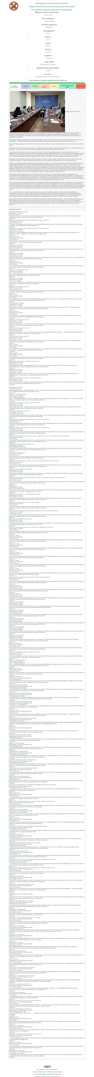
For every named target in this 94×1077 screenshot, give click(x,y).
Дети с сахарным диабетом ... (16, 272)
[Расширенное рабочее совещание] (18, 211)
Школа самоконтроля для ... (16, 380)
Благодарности (49, 27)
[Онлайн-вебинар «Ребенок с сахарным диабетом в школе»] (25, 494)
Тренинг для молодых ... (15, 887)
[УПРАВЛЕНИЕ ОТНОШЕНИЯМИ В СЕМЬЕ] (21, 701)
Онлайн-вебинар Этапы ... (16, 513)
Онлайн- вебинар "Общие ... (16, 596)
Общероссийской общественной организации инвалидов (51, 6)
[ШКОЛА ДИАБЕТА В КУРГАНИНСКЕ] (19, 776)
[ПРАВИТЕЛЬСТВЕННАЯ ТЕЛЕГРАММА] (20, 734)
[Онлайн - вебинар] (14, 535)
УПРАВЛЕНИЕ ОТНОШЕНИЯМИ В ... (18, 704)
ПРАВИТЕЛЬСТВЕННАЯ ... (16, 737)
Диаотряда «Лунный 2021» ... (16, 521)
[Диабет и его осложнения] (16, 934)
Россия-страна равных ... (15, 986)
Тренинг (11, 895)
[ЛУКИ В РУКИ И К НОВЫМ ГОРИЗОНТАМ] (20, 469)
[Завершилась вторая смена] (17, 925)
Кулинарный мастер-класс (16, 256)
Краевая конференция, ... (15, 222)
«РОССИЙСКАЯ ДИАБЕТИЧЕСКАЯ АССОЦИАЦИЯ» (51, 9)
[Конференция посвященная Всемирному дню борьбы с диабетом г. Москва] (29, 228)
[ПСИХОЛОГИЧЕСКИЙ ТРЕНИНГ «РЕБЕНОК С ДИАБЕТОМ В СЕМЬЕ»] (28, 826)
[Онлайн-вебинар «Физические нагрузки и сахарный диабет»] (25, 502)
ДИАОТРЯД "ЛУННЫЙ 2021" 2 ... (17, 488)
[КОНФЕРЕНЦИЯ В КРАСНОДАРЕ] (18, 685)
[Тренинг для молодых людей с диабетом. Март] (21, 884)
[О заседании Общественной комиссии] (19, 411)
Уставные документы (49, 21)
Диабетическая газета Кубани (48, 64)
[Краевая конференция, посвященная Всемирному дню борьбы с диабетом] (29, 220)
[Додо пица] (12, 726)
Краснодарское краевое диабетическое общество (48, 76)
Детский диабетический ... (15, 953)
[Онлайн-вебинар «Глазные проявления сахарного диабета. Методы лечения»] (29, 427)
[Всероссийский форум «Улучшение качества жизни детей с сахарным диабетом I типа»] (32, 801)
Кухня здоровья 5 (13, 239)
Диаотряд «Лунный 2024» (15, 247)
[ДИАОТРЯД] (13, 485)
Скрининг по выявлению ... (16, 1036)
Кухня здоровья (13, 264)
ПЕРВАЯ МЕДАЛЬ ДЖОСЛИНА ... (18, 903)
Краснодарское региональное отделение (51, 3)
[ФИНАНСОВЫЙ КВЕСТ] (15, 676)
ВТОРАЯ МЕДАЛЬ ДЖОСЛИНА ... (18, 762)
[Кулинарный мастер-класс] (16, 253)
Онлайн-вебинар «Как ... (15, 463)
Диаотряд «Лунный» (14, 671)
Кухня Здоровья (13, 314)
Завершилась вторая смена (16, 928)
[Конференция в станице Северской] (19, 336)
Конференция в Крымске (15, 372)
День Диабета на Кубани (15, 945)
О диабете (48, 52)
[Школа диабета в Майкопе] (16, 1025)
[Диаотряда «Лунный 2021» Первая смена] (20, 519)
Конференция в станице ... (16, 339)
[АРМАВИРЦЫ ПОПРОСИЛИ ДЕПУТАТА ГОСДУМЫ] (23, 718)
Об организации (48, 14)
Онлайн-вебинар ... (14, 438)
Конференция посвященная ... (17, 231)
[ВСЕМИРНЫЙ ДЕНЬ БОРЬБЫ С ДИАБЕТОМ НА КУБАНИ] (24, 842)
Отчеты (48, 39)
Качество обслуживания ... (16, 654)
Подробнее (12, 218)
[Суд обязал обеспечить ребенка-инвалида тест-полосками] (24, 917)
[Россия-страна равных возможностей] (19, 984)
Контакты (48, 70)
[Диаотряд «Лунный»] (15, 668)
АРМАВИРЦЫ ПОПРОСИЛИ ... (17, 721)
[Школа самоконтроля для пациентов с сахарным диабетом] (24, 377)
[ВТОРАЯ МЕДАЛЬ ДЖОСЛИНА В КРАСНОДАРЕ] (22, 759)
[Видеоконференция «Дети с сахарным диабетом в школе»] (24, 361)
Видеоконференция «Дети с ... (17, 364)
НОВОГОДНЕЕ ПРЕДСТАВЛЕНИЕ (18, 754)
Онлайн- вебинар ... (14, 546)
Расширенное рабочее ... (15, 214)
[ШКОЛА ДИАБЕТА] (14, 793)
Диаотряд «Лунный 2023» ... (16, 322)
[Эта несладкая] (13, 959)
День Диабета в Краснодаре (16, 1053)
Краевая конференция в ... (16, 289)
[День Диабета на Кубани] (16, 942)
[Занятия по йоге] (14, 709)
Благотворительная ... (14, 455)
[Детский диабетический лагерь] (17, 950)
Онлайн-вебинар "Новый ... (16, 588)
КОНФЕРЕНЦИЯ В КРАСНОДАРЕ (18, 687)
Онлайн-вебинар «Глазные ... (16, 430)
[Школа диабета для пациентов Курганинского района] (23, 768)
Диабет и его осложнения (15, 937)
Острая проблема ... (14, 1003)
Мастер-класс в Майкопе (15, 281)
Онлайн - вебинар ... (14, 530)
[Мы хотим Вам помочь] (15, 643)
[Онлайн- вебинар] (14, 543)
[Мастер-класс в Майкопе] (16, 278)
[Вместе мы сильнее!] (15, 1042)
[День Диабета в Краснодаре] (17, 1050)
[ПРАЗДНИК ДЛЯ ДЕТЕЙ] (16, 834)
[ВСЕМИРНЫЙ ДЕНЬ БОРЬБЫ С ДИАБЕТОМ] (21, 444)
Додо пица (12, 729)
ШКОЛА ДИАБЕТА (14, 795)
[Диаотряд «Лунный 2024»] (16, 244)
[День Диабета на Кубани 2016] (17, 909)
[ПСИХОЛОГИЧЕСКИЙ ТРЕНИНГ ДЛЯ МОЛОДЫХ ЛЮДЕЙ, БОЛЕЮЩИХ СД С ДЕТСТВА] (32, 784)
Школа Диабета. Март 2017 (16, 878)
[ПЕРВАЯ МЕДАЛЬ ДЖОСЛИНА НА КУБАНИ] (21, 901)
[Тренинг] (11, 892)
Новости (48, 33)
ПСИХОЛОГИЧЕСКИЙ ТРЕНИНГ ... (18, 787)
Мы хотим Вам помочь (15, 646)
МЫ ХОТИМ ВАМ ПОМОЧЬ (16, 604)
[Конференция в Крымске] (16, 369)
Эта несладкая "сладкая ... (16, 961)
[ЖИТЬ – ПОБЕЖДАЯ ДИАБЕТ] (17, 394)
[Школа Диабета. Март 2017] (16, 876)
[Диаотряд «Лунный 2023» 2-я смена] (19, 319)
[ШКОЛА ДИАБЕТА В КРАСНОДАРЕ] (19, 851)
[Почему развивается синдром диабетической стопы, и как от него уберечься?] (29, 419)
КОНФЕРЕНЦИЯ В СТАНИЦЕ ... (17, 696)
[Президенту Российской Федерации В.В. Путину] (22, 975)
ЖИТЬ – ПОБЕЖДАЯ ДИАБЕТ (17, 397)
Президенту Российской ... (16, 978)
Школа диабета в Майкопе (16, 1028)
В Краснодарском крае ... (15, 480)
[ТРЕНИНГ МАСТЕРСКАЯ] (16, 635)
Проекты (48, 45)
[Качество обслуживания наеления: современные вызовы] (24, 651)
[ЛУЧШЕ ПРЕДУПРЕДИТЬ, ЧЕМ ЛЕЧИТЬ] (20, 1008)
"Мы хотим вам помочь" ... (15, 388)
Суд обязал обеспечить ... (15, 920)
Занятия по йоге (13, 712)
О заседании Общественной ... (17, 413)
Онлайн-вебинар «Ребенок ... (16, 496)
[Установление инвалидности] (17, 992)
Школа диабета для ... (14, 770)
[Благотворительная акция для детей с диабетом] (22, 967)
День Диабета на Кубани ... (16, 912)
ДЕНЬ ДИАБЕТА (13, 1020)
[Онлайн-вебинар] (14, 585)
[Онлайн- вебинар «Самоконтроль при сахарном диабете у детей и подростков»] (30, 577)
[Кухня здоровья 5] (14, 236)
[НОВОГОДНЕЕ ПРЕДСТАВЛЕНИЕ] (18, 751)
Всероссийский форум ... (15, 804)
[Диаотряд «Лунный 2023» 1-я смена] (19, 328)
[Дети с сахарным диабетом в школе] (19, 269)
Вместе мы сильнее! (14, 1045)
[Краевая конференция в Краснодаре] (19, 286)
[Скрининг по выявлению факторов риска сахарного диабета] (25, 1033)
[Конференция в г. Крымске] (16, 303)
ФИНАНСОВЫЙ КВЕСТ (15, 679)
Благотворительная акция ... (16, 970)
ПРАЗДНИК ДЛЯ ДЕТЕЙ (15, 837)
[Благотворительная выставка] (17, 452)
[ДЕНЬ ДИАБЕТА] (14, 1017)
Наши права (49, 58)
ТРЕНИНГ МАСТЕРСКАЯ (15, 638)
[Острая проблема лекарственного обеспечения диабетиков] (25, 1000)
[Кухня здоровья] (13, 261)
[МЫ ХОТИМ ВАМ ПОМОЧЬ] (16, 602)
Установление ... (13, 995)
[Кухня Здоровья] (14, 311)
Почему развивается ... (15, 422)
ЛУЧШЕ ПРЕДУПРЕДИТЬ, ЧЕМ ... (18, 1011)
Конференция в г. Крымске (16, 305)
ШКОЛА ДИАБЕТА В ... (15, 779)
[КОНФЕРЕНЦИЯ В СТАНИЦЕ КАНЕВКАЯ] (20, 693)
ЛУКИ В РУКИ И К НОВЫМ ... (16, 471)
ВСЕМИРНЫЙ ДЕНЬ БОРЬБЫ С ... (18, 447)
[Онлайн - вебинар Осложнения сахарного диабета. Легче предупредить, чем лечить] (31, 527)
